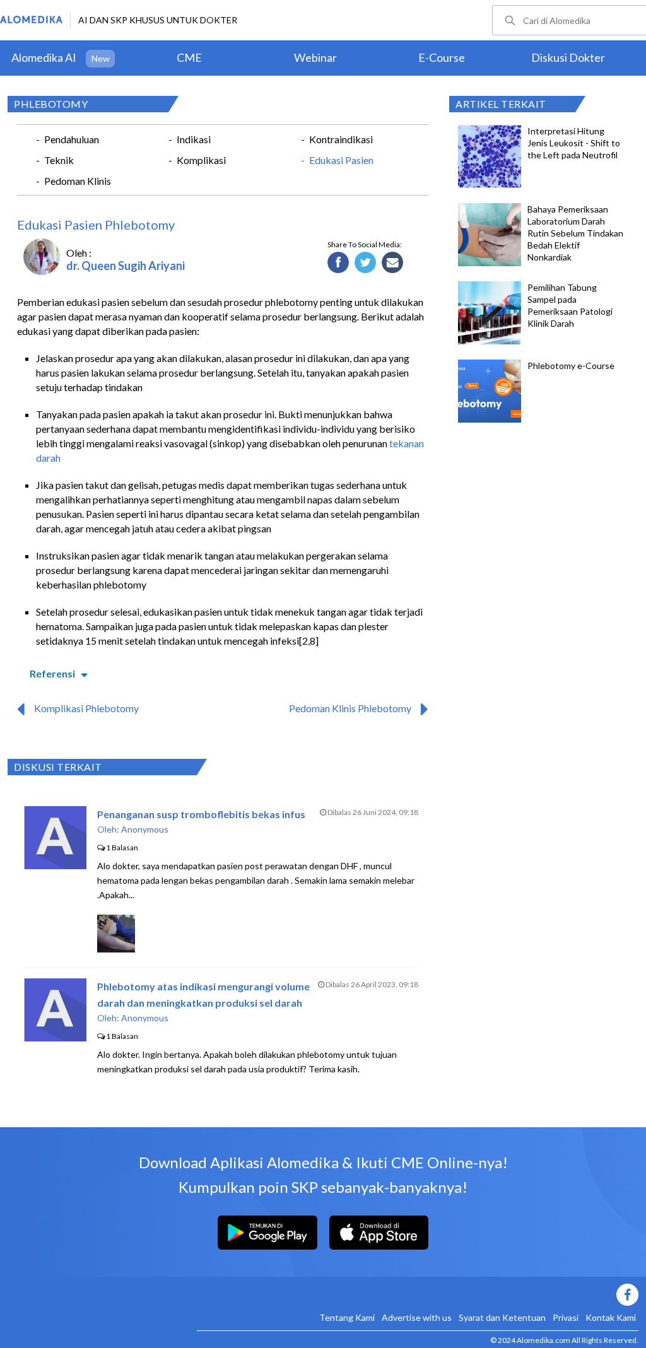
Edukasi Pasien (341, 160)
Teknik (59, 160)
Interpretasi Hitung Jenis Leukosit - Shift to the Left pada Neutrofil (573, 143)
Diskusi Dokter (568, 57)
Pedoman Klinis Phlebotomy (350, 708)
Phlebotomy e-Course (570, 365)
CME (189, 57)
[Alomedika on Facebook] (417, 1295)
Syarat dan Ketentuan (502, 1317)
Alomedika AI (43, 57)
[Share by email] (393, 263)
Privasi (565, 1317)
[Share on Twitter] (366, 263)
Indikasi (194, 139)
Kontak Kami (610, 1317)
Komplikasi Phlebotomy (86, 708)
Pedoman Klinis (77, 181)
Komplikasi (201, 160)
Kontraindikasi (341, 139)
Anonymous (144, 829)
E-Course (441, 57)
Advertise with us (417, 1317)
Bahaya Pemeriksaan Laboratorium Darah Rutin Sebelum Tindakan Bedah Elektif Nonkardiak (575, 233)
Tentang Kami (347, 1317)
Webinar (315, 57)
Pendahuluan (71, 139)
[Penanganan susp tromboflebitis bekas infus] (55, 865)
